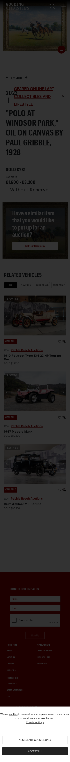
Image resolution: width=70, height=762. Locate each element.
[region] (35, 734)
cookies (13, 714)
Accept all (35, 751)
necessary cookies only (35, 740)
